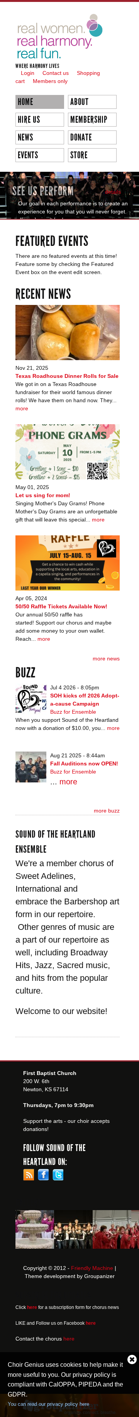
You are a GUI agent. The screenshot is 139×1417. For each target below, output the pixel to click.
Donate (81, 137)
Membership (88, 119)
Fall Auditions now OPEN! (84, 763)
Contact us (55, 73)
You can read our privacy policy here (48, 1404)
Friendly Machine (92, 1268)
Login (27, 73)
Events (28, 155)
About (79, 101)
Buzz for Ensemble (73, 712)
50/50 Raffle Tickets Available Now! (61, 606)
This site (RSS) (28, 1174)
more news (106, 658)
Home (25, 101)
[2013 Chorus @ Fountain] (34, 1244)
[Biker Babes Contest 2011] (73, 1244)
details (113, 192)
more (21, 408)
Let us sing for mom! (42, 495)
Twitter (58, 1174)
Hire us (29, 119)
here (69, 1339)
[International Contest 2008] (112, 1244)
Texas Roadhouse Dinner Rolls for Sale (67, 376)
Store (79, 155)
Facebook (43, 1174)
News (25, 137)
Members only (50, 81)
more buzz (107, 811)
